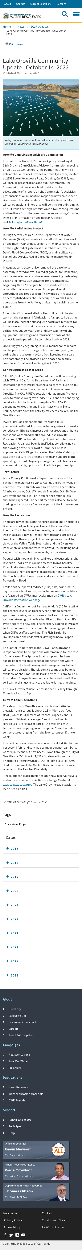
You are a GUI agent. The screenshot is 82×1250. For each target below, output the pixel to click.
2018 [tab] (14, 863)
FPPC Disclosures (53, 1227)
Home (7, 26)
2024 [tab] (14, 947)
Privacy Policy (13, 1220)
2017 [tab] (14, 848)
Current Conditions (40, 4)
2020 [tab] (14, 891)
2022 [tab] (14, 919)
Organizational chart (22, 1022)
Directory (15, 1009)
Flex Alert (15, 1068)
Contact (20, 4)
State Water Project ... (17, 824)
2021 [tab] (14, 905)
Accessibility (12, 1227)
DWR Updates (40, 26)
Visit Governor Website (15, 1155)
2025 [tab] (14, 961)
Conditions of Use (20, 1120)
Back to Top (10, 1213)
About (7, 4)
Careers (13, 1028)
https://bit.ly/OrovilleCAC (26, 222)
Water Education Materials (26, 1094)
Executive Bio (17, 1015)
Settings (61, 4)
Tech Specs (16, 1126)
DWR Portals (17, 1100)
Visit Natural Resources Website (19, 1176)
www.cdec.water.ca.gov (17, 784)
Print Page (15, 44)
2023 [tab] (14, 933)
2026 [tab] (14, 975)
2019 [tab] (14, 876)
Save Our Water (18, 1061)
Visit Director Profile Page (16, 1197)
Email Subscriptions (22, 1035)
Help (12, 1133)
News (20, 26)
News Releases (18, 1087)
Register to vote (19, 1054)
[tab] (41, 848)
